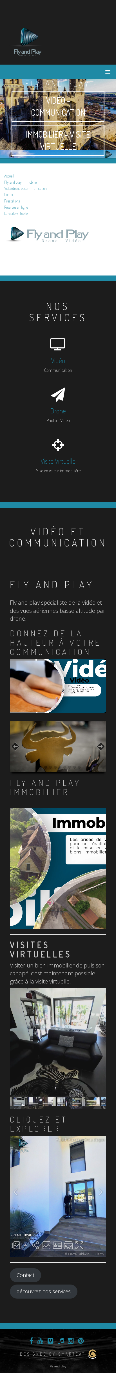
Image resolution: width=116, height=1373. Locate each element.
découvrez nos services (44, 1291)
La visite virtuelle (16, 213)
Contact (9, 194)
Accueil (9, 176)
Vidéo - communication (58, 106)
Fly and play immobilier (21, 182)
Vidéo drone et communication (25, 188)
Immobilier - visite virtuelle (58, 140)
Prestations (12, 201)
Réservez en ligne (16, 207)
